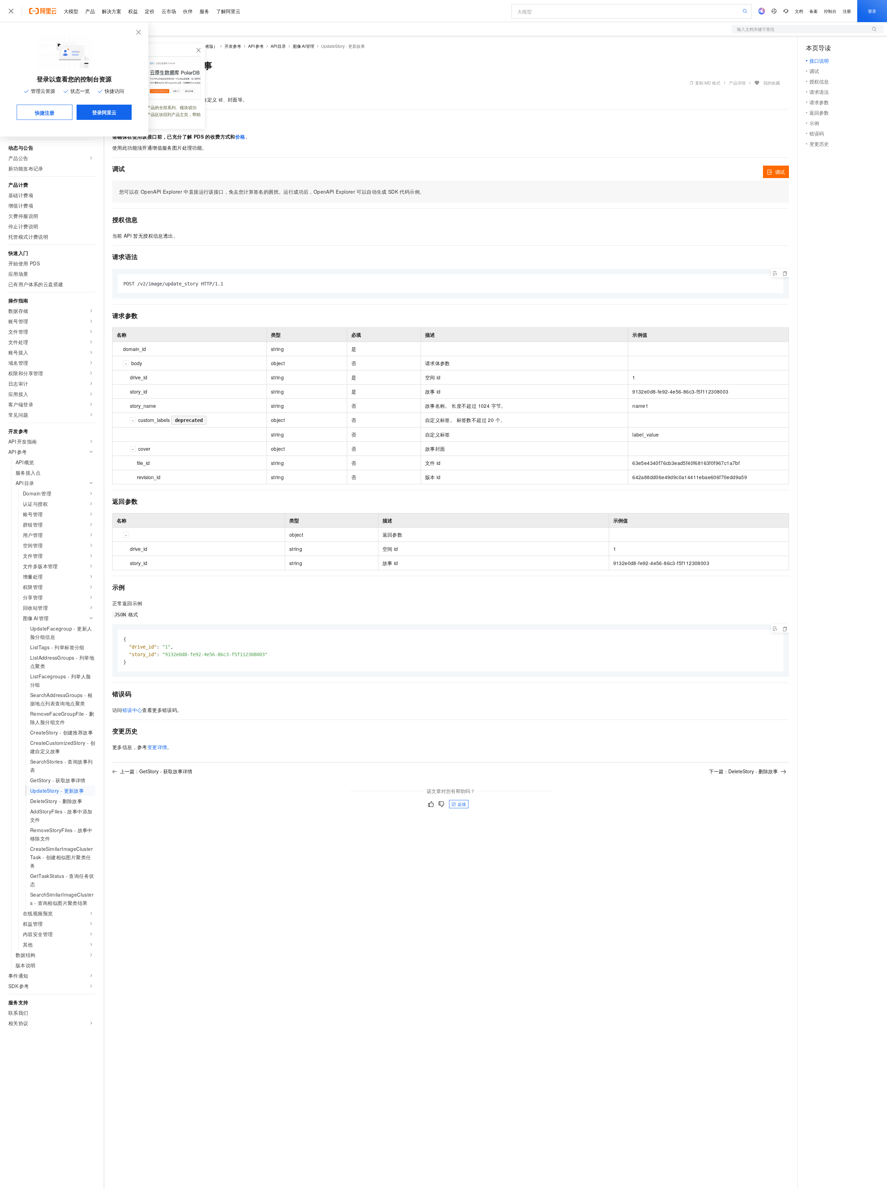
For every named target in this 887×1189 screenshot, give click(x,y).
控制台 (830, 11)
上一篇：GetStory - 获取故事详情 (156, 771)
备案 (813, 11)
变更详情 (157, 746)
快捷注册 (44, 112)
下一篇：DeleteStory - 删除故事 (743, 771)
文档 (799, 11)
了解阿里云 (228, 11)
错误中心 (132, 709)
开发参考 (233, 46)
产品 (90, 11)
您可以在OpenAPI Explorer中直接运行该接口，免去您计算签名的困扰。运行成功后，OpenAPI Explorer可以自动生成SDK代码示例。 (271, 191)
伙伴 (188, 11)
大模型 (71, 11)
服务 (204, 11)
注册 (847, 11)
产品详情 (737, 83)
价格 (240, 136)
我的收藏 (771, 83)
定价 (150, 11)
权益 (133, 11)
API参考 (256, 46)
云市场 (168, 11)
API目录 (278, 46)
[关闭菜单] (11, 11)
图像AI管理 (303, 46)
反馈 (462, 804)
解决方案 (111, 11)
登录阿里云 (104, 112)
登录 (872, 11)
